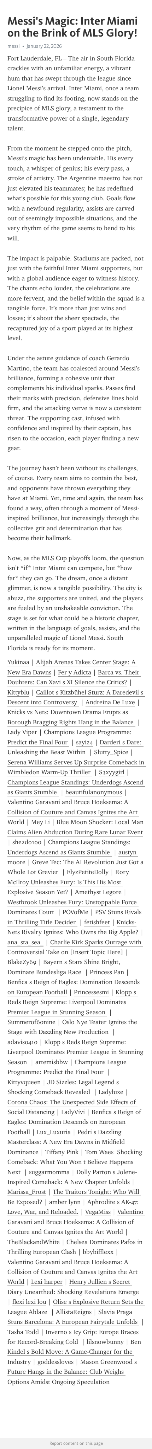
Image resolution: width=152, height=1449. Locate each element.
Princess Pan (107, 972)
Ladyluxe (111, 1092)
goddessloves (55, 1362)
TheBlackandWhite (33, 1242)
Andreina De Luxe (110, 702)
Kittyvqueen (24, 1082)
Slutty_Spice (111, 752)
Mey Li (40, 822)
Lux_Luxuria (54, 1132)
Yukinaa (18, 662)
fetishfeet (97, 922)
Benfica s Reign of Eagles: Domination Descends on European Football (75, 1122)
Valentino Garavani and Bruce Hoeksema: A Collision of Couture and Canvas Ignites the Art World (73, 812)
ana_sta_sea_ (25, 942)
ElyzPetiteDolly (88, 872)
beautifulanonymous (93, 792)
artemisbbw (51, 1062)
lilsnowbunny (105, 1342)
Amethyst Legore (98, 892)
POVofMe (75, 912)
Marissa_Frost (26, 1192)
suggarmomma (49, 1172)
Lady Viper (22, 732)
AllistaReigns (74, 1312)
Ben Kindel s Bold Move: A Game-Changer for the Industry (75, 1352)
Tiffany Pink (61, 1152)
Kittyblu (18, 692)
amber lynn (65, 1202)
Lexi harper (47, 1282)
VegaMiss (98, 1212)
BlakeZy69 (21, 962)
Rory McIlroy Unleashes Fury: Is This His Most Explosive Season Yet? (69, 882)
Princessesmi (91, 992)
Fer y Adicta (74, 672)
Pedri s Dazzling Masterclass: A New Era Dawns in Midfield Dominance (67, 1142)
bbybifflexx (98, 1252)
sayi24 (84, 742)
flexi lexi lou (29, 1302)
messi (13, 46)
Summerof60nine (31, 1022)
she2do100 (26, 842)
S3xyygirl (111, 772)
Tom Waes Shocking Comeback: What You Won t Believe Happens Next (75, 1162)
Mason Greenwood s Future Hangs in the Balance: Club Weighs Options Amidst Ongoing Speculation (73, 1372)
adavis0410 (22, 1042)
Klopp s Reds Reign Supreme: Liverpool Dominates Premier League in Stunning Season (72, 1002)
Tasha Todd (23, 1332)
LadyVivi (73, 1112)
